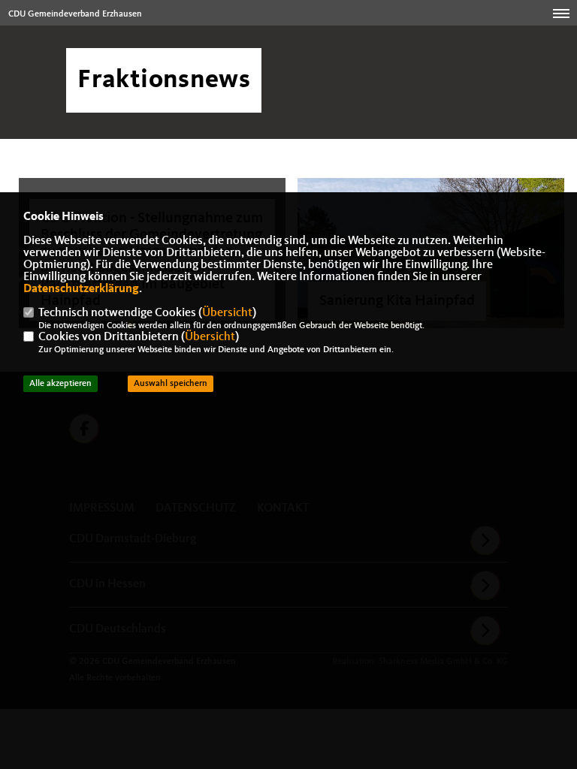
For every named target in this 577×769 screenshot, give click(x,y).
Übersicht (227, 313)
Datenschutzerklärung (81, 289)
